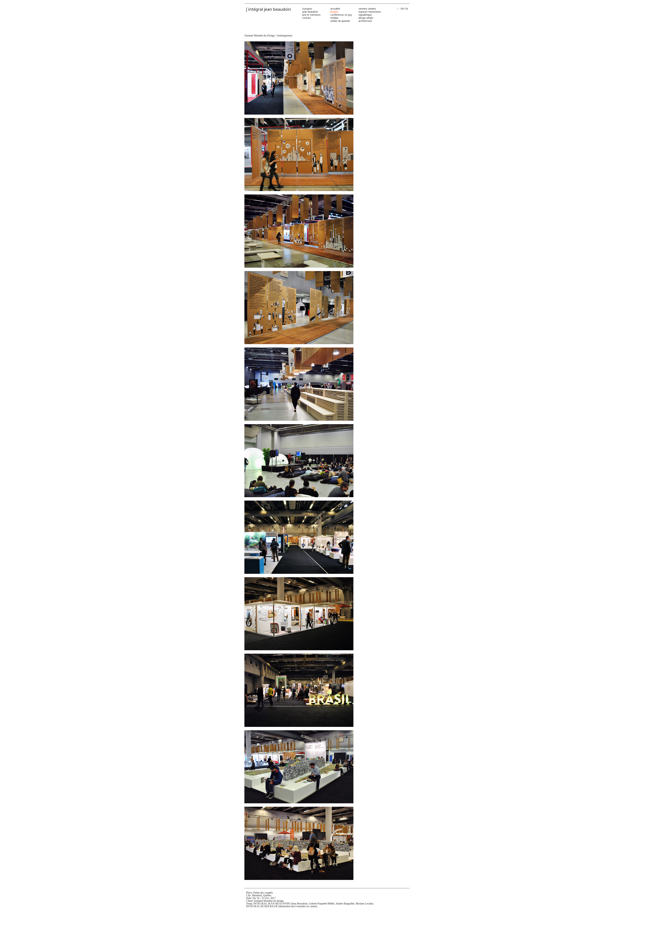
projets (334, 11)
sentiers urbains (367, 8)
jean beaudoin (310, 11)
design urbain (366, 17)
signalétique (365, 14)
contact (306, 17)
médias (334, 17)
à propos (307, 8)
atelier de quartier (340, 20)
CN (406, 8)
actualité (335, 8)
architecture (365, 20)
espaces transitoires (370, 11)
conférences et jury (341, 14)
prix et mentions (311, 14)
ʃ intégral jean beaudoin (268, 9)
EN (402, 8)
